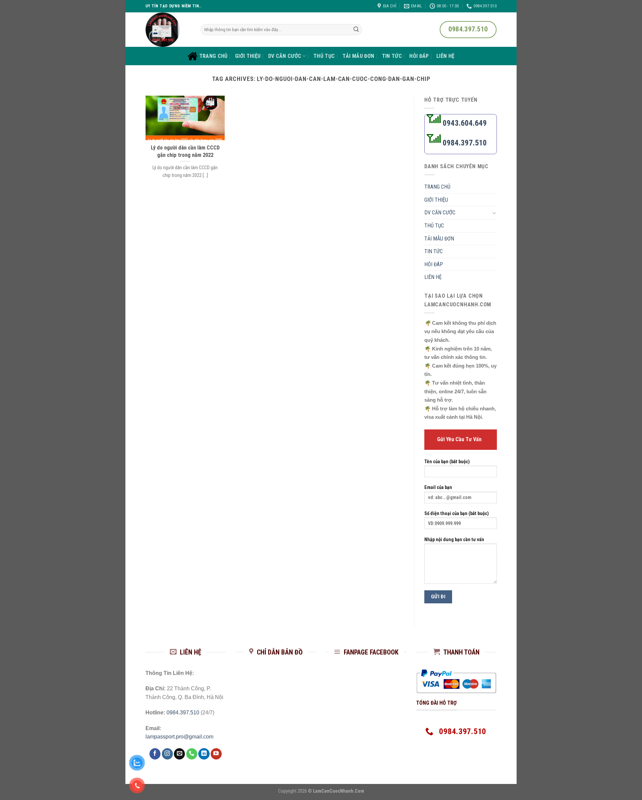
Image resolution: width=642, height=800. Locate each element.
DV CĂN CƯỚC (285, 56)
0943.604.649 (464, 123)
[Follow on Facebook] (154, 754)
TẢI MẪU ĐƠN (358, 56)
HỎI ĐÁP (419, 56)
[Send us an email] (179, 754)
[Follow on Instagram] (167, 754)
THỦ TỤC (324, 56)
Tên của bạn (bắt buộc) (447, 462)
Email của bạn (438, 488)
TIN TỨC (392, 56)
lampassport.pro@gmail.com (179, 736)
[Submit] (356, 29)
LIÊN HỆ (445, 56)
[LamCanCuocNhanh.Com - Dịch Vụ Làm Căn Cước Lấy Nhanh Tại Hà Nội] (168, 29)
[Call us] (191, 754)
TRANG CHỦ (213, 56)
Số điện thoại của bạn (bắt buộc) (456, 513)
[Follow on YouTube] (216, 754)
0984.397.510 (464, 142)
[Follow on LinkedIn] (203, 754)
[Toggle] (494, 213)
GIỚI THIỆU (247, 56)
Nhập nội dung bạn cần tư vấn (454, 539)
